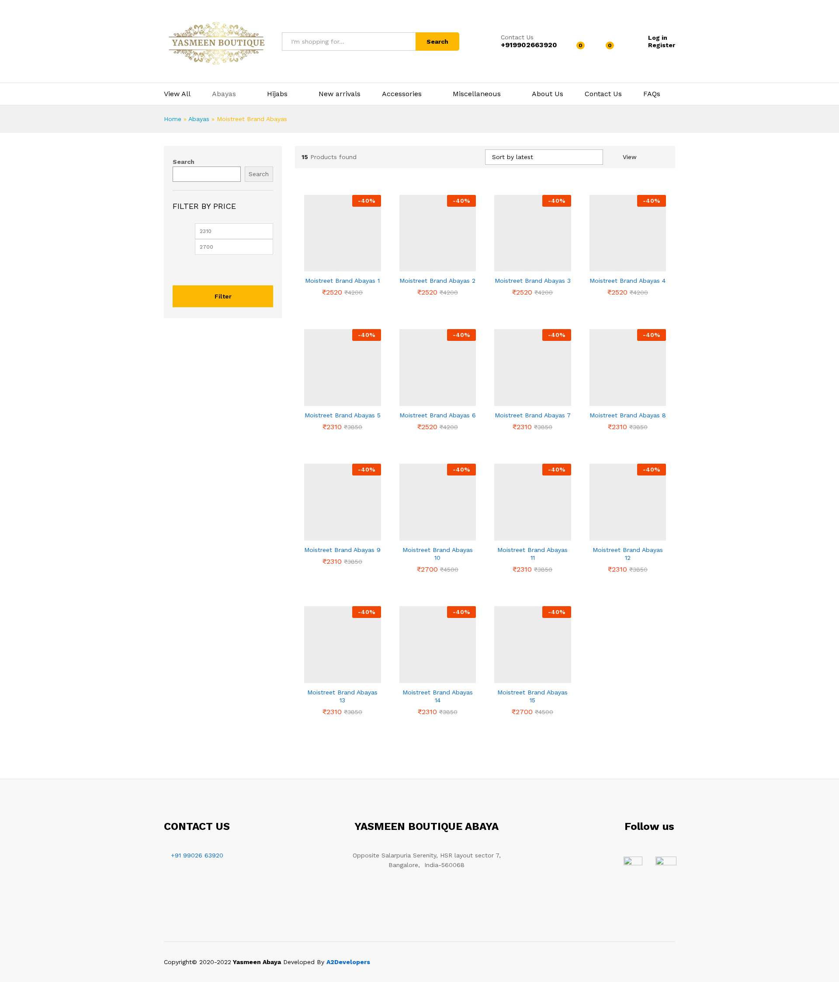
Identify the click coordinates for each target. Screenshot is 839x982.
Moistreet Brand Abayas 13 (342, 696)
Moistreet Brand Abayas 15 (532, 696)
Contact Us (517, 37)
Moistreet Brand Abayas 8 (627, 415)
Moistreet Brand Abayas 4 (627, 280)
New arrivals (340, 93)
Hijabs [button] (277, 93)
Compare (362, 266)
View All (177, 93)
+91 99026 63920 (197, 855)
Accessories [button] (402, 93)
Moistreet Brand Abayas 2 (437, 280)
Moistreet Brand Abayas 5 (343, 415)
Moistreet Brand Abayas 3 (533, 280)
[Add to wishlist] (342, 266)
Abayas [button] (224, 93)
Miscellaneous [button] (477, 93)
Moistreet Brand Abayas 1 (342, 280)
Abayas (198, 118)
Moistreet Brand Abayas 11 (532, 553)
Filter (223, 296)
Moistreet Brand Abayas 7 (533, 415)
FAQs (651, 93)
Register (661, 45)
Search (437, 41)
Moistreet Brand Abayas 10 (437, 553)
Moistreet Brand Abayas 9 (342, 549)
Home (172, 118)
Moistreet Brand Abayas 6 (437, 415)
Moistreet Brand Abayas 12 (628, 553)
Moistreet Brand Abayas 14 (437, 696)
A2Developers (348, 961)
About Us (547, 93)
